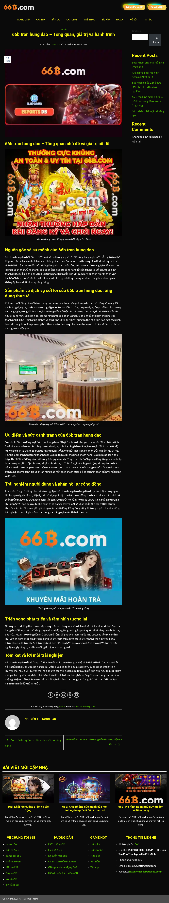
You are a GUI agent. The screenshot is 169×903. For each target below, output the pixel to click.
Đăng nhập (96, 849)
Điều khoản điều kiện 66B (63, 872)
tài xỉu (106, 19)
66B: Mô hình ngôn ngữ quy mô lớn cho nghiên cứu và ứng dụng (147, 101)
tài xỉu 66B (12, 867)
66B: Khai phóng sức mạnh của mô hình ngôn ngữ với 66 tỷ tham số (84, 808)
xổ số (133, 19)
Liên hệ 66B (55, 849)
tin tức (147, 19)
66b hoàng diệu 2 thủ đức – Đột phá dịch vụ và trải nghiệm (147, 87)
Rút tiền (95, 861)
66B (137, 843)
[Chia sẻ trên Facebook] (50, 695)
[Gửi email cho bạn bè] (63, 695)
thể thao (89, 19)
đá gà (119, 19)
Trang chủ (23, 19)
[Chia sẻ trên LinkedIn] (76, 695)
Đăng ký (95, 843)
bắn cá (55, 19)
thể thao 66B (13, 861)
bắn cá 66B (12, 849)
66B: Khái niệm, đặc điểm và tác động (28, 808)
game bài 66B (13, 855)
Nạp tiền (95, 855)
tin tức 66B (12, 884)
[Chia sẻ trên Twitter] (57, 695)
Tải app (94, 867)
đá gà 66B (11, 872)
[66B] (18, 7)
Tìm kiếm (137, 30)
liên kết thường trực (85, 706)
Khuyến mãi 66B (57, 855)
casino (40, 19)
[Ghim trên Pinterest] (70, 695)
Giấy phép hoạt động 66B (62, 867)
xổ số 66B (11, 878)
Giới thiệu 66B (56, 843)
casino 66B (12, 843)
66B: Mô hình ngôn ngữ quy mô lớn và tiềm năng (140, 808)
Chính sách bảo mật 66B (62, 861)
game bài (72, 19)
